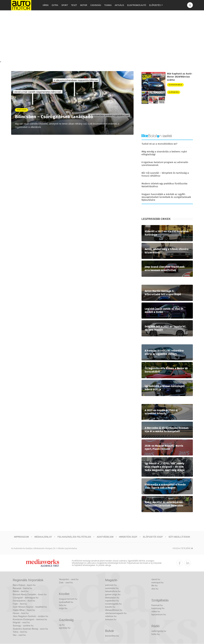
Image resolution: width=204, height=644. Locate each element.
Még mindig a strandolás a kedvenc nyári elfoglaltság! (164, 153)
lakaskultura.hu (112, 591)
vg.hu (62, 624)
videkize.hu (111, 616)
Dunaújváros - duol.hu (24, 600)
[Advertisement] (102, 36)
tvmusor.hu (110, 619)
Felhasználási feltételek (74, 537)
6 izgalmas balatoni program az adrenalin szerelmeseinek (165, 164)
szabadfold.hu (66, 602)
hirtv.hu (62, 605)
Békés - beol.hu (21, 591)
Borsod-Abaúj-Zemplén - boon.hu (30, 594)
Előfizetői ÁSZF (153, 537)
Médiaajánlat (43, 537)
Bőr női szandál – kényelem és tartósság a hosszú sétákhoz (165, 174)
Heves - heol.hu (21, 613)
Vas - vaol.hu (19, 635)
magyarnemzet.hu (68, 599)
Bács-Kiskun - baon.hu (24, 585)
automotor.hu (112, 588)
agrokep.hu (64, 628)
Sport (64, 5)
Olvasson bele (175, 85)
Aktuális (119, 5)
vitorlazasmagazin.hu (116, 613)
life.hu (154, 585)
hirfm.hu (155, 634)
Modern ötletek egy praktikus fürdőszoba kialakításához (164, 185)
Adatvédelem (105, 537)
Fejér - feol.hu (20, 603)
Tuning (108, 5)
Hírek (46, 5)
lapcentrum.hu (158, 614)
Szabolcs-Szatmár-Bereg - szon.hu (30, 628)
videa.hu (155, 611)
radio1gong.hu (158, 631)
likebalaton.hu (112, 597)
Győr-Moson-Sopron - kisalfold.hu (30, 607)
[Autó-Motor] (21, 5)
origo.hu (63, 608)
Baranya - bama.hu (22, 588)
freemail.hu (157, 605)
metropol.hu (157, 582)
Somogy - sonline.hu (23, 625)
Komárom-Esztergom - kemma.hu (30, 619)
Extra (55, 5)
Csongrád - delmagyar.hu (25, 597)
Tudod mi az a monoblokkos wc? (159, 143)
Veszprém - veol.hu (68, 579)
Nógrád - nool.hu (21, 622)
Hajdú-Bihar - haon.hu (24, 610)
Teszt (74, 5)
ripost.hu (155, 579)
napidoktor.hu (112, 600)
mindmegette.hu (113, 603)
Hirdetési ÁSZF (128, 537)
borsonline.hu (112, 635)
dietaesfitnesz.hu (113, 610)
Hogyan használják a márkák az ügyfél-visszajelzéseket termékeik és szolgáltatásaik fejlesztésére (166, 197)
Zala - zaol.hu (66, 582)
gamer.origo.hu (112, 594)
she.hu (154, 588)
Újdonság (95, 5)
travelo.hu (110, 607)
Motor (83, 5)
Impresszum (21, 537)
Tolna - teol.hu (20, 631)
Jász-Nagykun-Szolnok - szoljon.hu (30, 616)
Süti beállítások (179, 537)
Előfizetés (155, 5)
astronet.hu (111, 585)
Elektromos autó (136, 5)
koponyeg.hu (157, 608)
